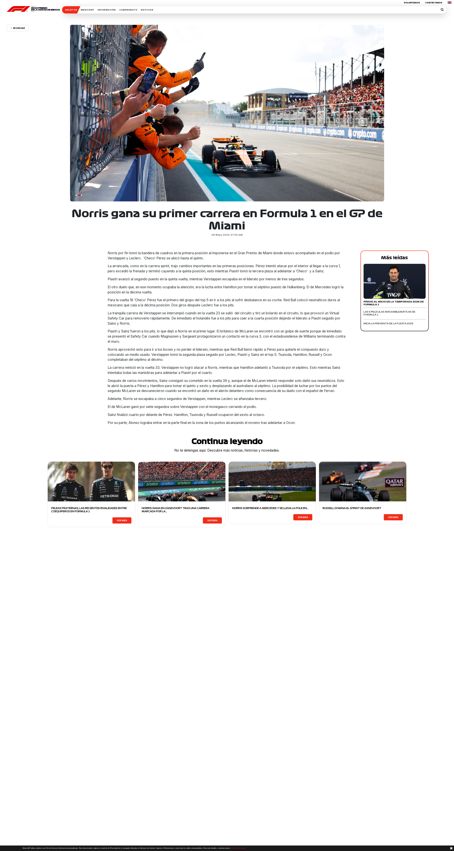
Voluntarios (412, 2)
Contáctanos (433, 2)
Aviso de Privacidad (238, 848)
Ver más (122, 520)
